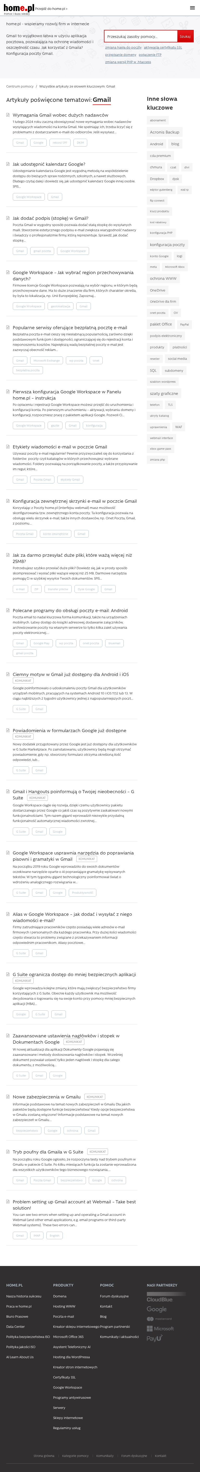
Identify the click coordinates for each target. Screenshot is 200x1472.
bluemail (114, 643)
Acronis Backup (164, 132)
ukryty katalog (159, 415)
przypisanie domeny (120, 54)
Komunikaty (105, 1456)
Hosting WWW (64, 1306)
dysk (175, 179)
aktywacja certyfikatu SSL (163, 47)
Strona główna (44, 1456)
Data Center (15, 1326)
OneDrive (157, 290)
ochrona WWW (163, 278)
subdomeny (174, 370)
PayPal (184, 324)
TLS (170, 405)
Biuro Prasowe (17, 1316)
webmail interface (161, 438)
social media (177, 358)
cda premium (160, 155)
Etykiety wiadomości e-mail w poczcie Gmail (60, 446)
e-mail (20, 589)
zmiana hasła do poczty (123, 47)
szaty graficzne (164, 393)
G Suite (21, 709)
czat (173, 167)
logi (179, 256)
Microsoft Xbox (175, 267)
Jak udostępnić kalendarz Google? (49, 164)
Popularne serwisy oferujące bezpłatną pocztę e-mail (70, 327)
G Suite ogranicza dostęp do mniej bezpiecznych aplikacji (74, 974)
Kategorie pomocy (75, 1456)
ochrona (72, 1130)
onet (96, 360)
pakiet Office (161, 324)
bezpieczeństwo (27, 1130)
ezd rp (185, 189)
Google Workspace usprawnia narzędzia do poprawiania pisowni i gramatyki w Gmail (73, 856)
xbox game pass (160, 448)
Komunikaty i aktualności (119, 1336)
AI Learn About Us (20, 1357)
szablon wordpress (163, 381)
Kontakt (106, 1306)
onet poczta (91, 643)
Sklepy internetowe (68, 1417)
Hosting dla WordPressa (71, 1357)
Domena (59, 1296)
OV (176, 313)
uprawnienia (158, 427)
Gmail (20, 142)
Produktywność (82, 892)
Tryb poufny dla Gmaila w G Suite (49, 1152)
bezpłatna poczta (28, 370)
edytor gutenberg (161, 189)
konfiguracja (94, 425)
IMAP (37, 1235)
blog (175, 143)
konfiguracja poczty (167, 244)
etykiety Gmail (70, 479)
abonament (158, 120)
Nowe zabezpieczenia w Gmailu (47, 1096)
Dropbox (157, 178)
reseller (155, 359)
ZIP (36, 589)
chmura (156, 167)
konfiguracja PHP (161, 233)
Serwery (59, 1407)
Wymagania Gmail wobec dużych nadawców (60, 115)
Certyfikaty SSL (64, 1377)
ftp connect (157, 200)
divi (186, 167)
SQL (153, 370)
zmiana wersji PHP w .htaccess (128, 62)
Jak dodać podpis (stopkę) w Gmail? (50, 218)
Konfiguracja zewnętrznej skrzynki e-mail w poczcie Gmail (75, 501)
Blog (103, 1316)
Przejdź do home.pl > (51, 8)
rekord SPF (60, 142)
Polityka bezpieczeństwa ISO (28, 1336)
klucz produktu (159, 211)
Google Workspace (28, 197)
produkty (157, 347)
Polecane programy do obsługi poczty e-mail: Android (70, 610)
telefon (155, 405)
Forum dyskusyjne (114, 1296)
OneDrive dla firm (163, 301)
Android (156, 143)
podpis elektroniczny (166, 336)
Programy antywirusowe (72, 1397)
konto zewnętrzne (55, 534)
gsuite (55, 425)
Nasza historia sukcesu (23, 1296)
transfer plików (58, 589)
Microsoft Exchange (47, 360)
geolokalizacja (60, 306)
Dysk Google (86, 589)
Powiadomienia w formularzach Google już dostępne (69, 730)
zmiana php (157, 459)
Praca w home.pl (19, 1306)
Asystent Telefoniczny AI (71, 1346)
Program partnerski (115, 1326)
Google (38, 142)
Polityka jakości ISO (20, 1346)
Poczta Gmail (42, 479)
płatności (180, 347)
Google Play (41, 643)
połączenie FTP (150, 54)
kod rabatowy (158, 222)
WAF (178, 427)
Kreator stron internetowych (75, 1367)
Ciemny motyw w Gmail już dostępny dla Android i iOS (71, 674)
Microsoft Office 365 (68, 1336)
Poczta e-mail (63, 1316)
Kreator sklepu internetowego (76, 1326)
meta (153, 267)
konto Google (159, 256)
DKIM (80, 142)
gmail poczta (42, 251)
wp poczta (76, 360)
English (54, 1235)
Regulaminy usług (66, 1427)
